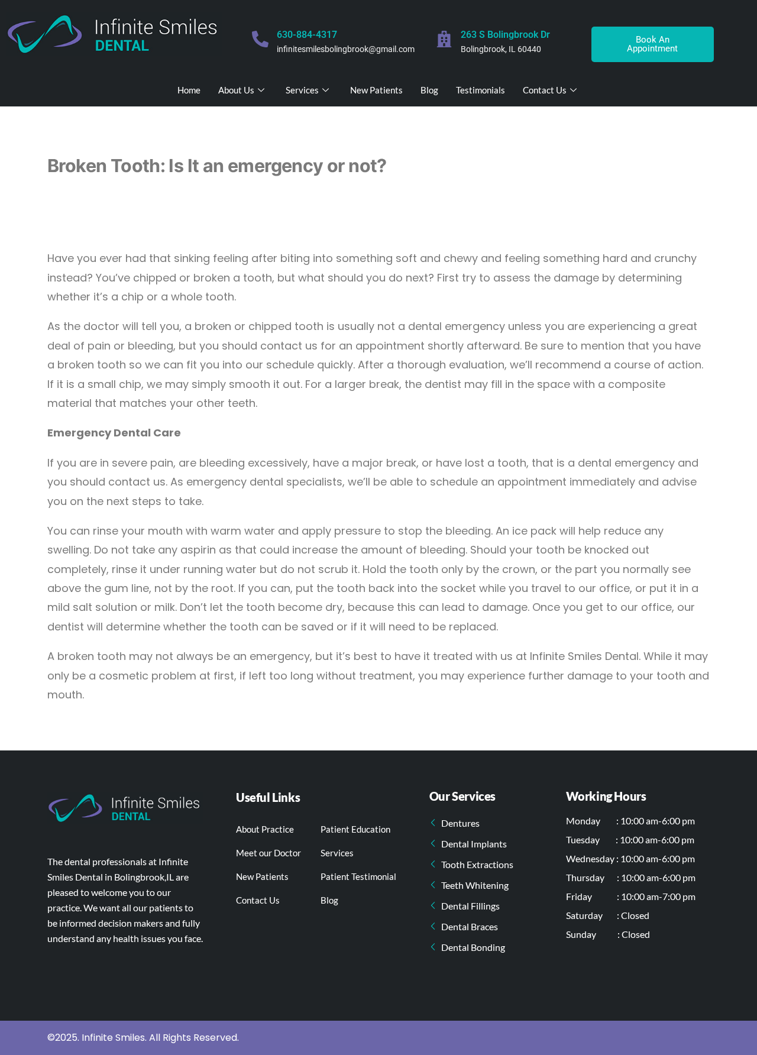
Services (302, 90)
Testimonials (480, 90)
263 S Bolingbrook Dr (505, 34)
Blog (429, 90)
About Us (236, 90)
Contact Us (545, 90)
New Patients (376, 90)
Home (188, 90)
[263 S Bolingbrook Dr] (444, 39)
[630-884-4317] (260, 39)
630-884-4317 (307, 34)
